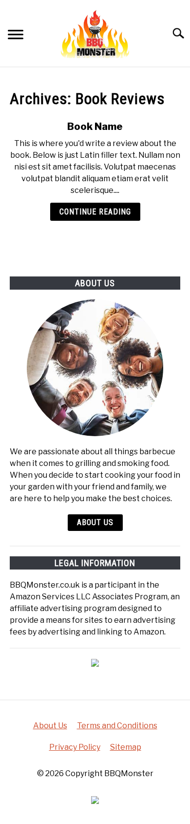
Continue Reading (95, 211)
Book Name (95, 126)
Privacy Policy (74, 747)
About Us (95, 522)
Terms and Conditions (117, 725)
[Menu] (15, 36)
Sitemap (125, 747)
